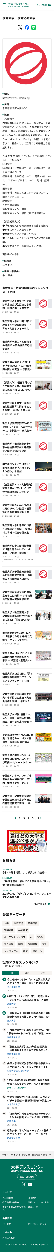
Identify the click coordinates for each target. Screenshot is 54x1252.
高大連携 (9, 944)
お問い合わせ (8, 1237)
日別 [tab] (11, 972)
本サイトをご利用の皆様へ (14, 1208)
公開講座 (33, 944)
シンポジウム (11, 951)
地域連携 (18, 923)
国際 (20, 944)
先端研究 (9, 930)
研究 (25, 951)
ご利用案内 (7, 1197)
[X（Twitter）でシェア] (20, 27)
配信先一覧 (33, 1206)
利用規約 (32, 1197)
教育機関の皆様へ (10, 1202)
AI (31, 937)
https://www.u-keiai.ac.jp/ (16, 98)
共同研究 (23, 930)
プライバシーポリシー (38, 1223)
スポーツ (37, 951)
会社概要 (6, 1223)
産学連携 (33, 923)
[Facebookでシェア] (27, 27)
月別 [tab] (43, 972)
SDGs (40, 937)
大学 (6, 923)
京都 (44, 944)
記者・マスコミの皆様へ (39, 1202)
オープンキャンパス (14, 937)
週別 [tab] (27, 972)
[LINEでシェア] (33, 27)
